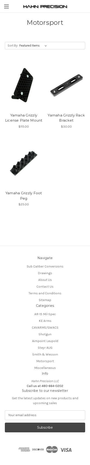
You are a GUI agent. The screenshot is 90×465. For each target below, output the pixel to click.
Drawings (45, 273)
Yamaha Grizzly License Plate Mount (23, 118)
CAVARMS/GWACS (45, 328)
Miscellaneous (45, 368)
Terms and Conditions (45, 293)
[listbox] (34, 45)
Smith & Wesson (45, 354)
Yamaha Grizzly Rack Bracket (66, 118)
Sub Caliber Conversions (45, 266)
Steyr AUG (45, 348)
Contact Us (45, 287)
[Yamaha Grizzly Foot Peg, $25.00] (24, 163)
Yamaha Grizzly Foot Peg (24, 196)
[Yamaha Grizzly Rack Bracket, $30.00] (66, 85)
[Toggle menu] (6, 6)
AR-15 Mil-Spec (45, 314)
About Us (45, 280)
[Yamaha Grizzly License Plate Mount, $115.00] (24, 85)
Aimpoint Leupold (45, 341)
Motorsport (45, 361)
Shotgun (45, 334)
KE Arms (45, 321)
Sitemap (45, 300)
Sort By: (13, 45)
